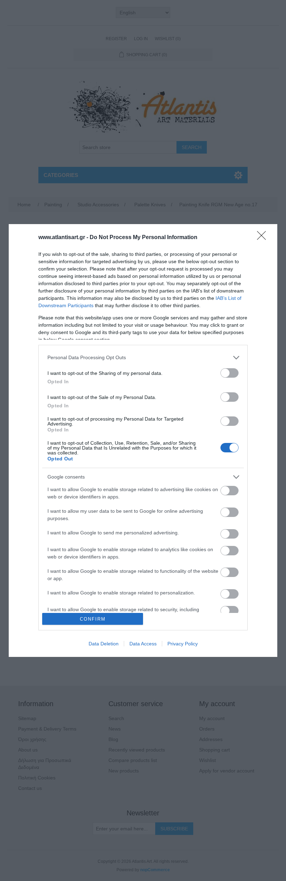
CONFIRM (93, 619)
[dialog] (143, 440)
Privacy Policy (182, 643)
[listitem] (143, 357)
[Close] (263, 237)
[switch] (229, 373)
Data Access (143, 643)
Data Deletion (104, 643)
